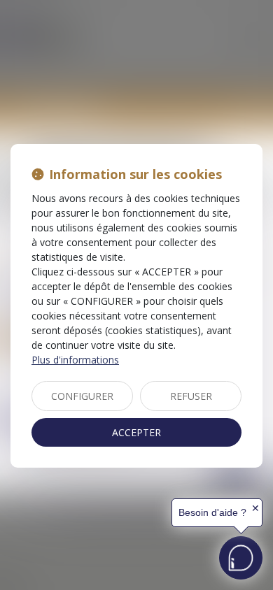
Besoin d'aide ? (212, 512)
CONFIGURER (82, 396)
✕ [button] (255, 508)
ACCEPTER (136, 432)
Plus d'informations (75, 359)
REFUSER (191, 396)
